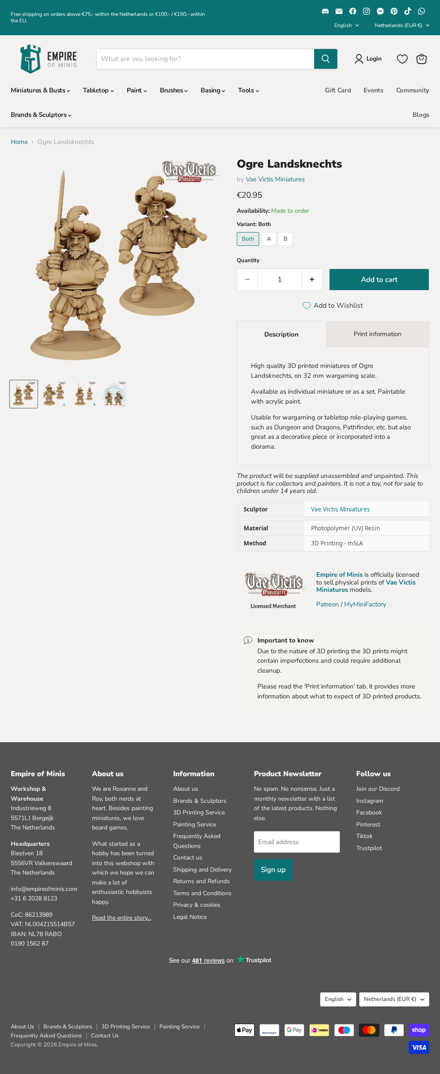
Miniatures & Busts (39, 90)
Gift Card (338, 90)
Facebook (369, 812)
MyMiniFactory (365, 604)
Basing (211, 90)
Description (281, 334)
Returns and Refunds (201, 881)
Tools (246, 90)
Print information (378, 334)
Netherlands (398, 25)
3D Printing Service (199, 812)
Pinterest (368, 824)
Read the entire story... (121, 918)
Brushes (172, 90)
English (343, 25)
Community (412, 90)
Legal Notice (190, 917)
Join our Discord (378, 789)
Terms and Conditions (202, 893)
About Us (22, 1027)
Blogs (420, 114)
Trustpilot (369, 848)
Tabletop (96, 90)
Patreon (327, 604)
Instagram (369, 801)
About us (185, 789)
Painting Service (194, 824)
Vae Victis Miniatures (275, 179)
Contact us (187, 858)
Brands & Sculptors (39, 114)
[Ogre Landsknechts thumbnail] (23, 394)
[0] (402, 59)
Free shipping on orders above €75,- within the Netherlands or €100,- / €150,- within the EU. (108, 17)
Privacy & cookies (196, 905)
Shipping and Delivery (202, 870)
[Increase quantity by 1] (312, 280)
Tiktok (364, 836)
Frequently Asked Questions (46, 1036)
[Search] (325, 59)
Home (19, 142)
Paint (135, 90)
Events (373, 90)
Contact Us (105, 1036)
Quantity (248, 260)
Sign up (273, 870)
